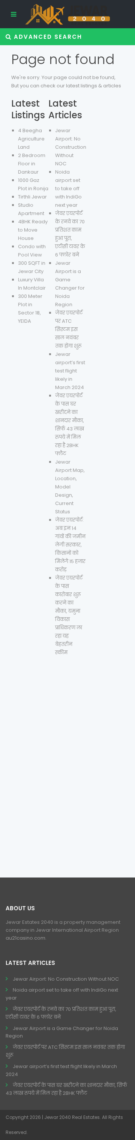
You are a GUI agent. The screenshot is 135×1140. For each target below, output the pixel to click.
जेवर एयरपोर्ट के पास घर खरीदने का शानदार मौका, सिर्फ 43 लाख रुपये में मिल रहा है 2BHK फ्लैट (66, 1089)
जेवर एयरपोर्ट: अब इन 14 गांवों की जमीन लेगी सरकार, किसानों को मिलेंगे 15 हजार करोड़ (70, 544)
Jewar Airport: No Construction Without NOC (70, 147)
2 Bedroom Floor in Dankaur (31, 164)
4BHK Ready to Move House (33, 230)
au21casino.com (25, 938)
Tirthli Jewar (32, 196)
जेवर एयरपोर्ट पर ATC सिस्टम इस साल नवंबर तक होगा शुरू (68, 329)
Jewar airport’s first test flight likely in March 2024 (70, 371)
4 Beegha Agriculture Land (31, 139)
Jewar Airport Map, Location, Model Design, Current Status (70, 486)
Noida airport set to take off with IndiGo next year (68, 188)
